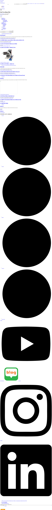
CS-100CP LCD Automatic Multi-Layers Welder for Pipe (10, 99)
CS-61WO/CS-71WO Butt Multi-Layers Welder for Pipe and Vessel (12, 75)
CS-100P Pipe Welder (4, 103)
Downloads (31, 3)
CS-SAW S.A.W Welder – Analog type (7, 63)
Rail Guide (2, 66)
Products (28, 3)
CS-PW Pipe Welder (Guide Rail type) (7, 95)
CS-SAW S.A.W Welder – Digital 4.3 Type (7, 47)
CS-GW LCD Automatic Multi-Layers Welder (8, 43)
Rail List (1, 106)
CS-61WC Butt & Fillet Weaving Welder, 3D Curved (9, 71)
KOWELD (1, 1)
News (33, 3)
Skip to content (2, 0)
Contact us (38, 3)
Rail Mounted (2, 35)
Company (35, 3)
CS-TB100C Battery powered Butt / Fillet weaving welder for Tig (12, 40)
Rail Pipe (2, 78)
